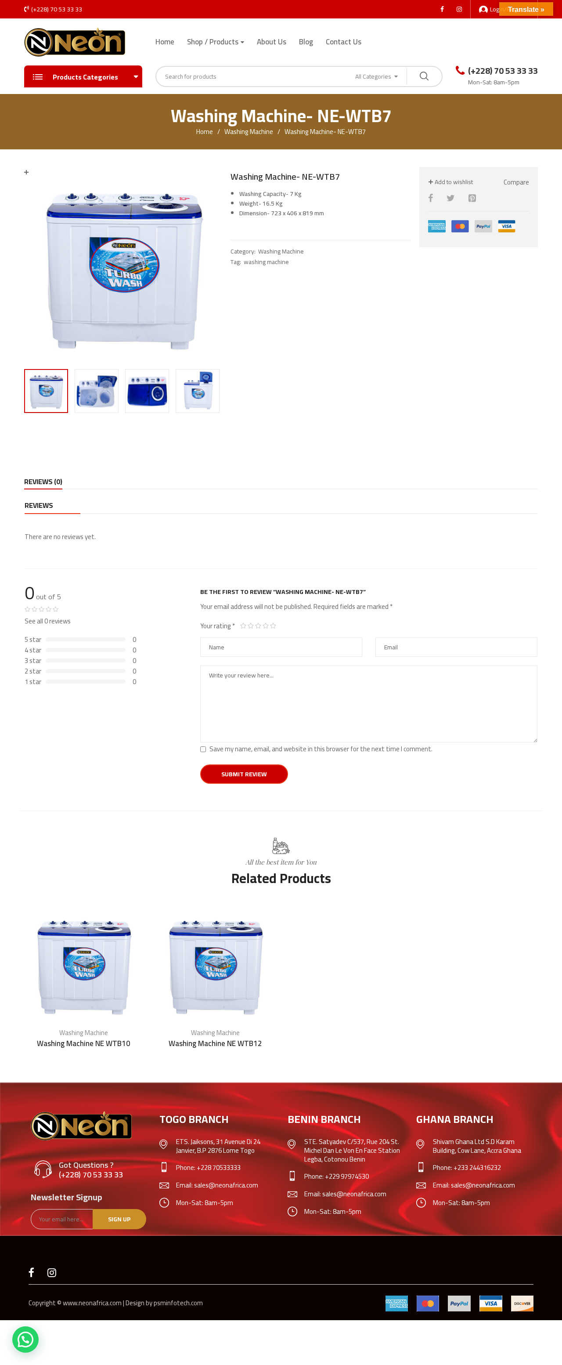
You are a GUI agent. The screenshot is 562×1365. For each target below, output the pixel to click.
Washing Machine (248, 131)
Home (164, 42)
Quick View (132, 1014)
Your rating (217, 626)
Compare (516, 182)
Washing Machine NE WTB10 (83, 1043)
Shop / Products (212, 42)
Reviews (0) (43, 481)
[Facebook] (430, 198)
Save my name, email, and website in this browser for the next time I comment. (320, 748)
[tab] (43, 481)
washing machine (266, 261)
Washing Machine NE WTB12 (215, 1043)
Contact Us (343, 42)
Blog (306, 42)
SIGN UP (119, 1219)
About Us (271, 42)
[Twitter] (450, 198)
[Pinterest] (472, 198)
